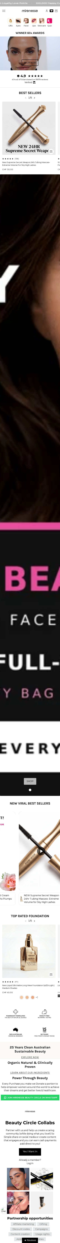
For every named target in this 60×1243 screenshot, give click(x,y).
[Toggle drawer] (3, 11)
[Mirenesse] (30, 11)
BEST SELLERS (30, 93)
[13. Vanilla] (21, 997)
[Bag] (56, 10)
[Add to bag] (51, 151)
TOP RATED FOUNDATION (30, 916)
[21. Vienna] (27, 997)
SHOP (30, 781)
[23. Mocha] (32, 997)
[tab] (30, 790)
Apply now (30, 1152)
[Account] (46, 10)
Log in (30, 1163)
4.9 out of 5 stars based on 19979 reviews (30, 79)
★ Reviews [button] (30, 1240)
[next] (34, 97)
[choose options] (51, 974)
